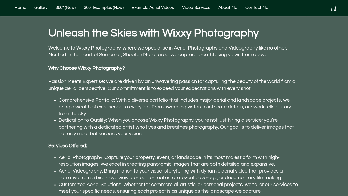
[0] (333, 8)
